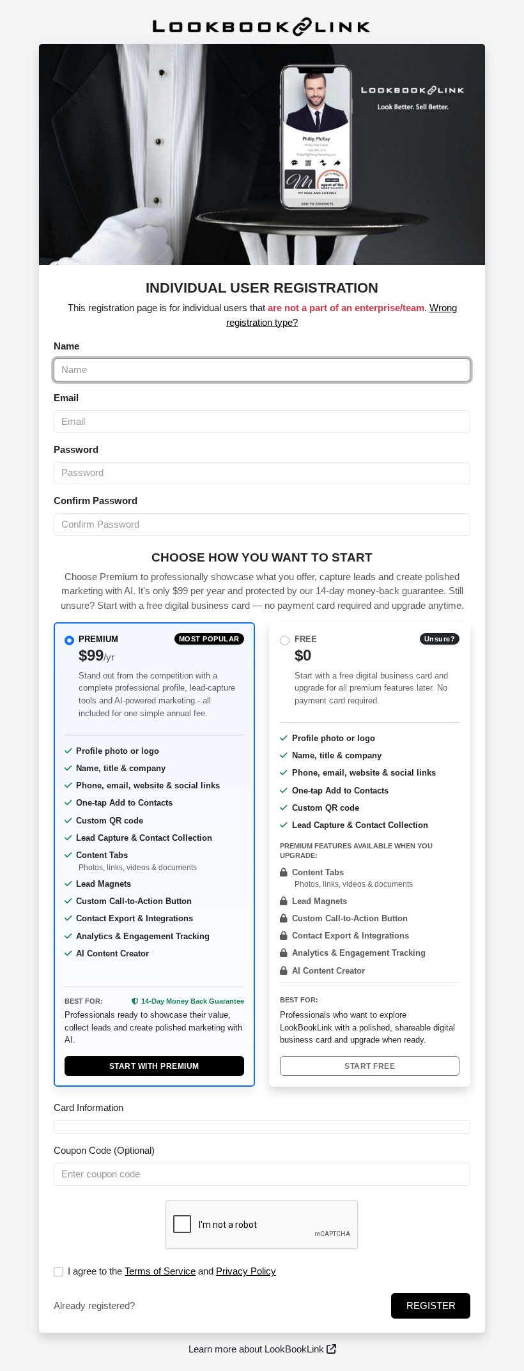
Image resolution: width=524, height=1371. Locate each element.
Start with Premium (154, 1066)
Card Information (88, 1107)
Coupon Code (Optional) (104, 1150)
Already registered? (94, 1305)
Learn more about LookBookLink (258, 1349)
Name (66, 346)
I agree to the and (172, 1271)
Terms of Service (160, 1271)
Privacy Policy (246, 1271)
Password (76, 449)
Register (431, 1305)
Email (66, 397)
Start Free (369, 1066)
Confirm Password (95, 500)
